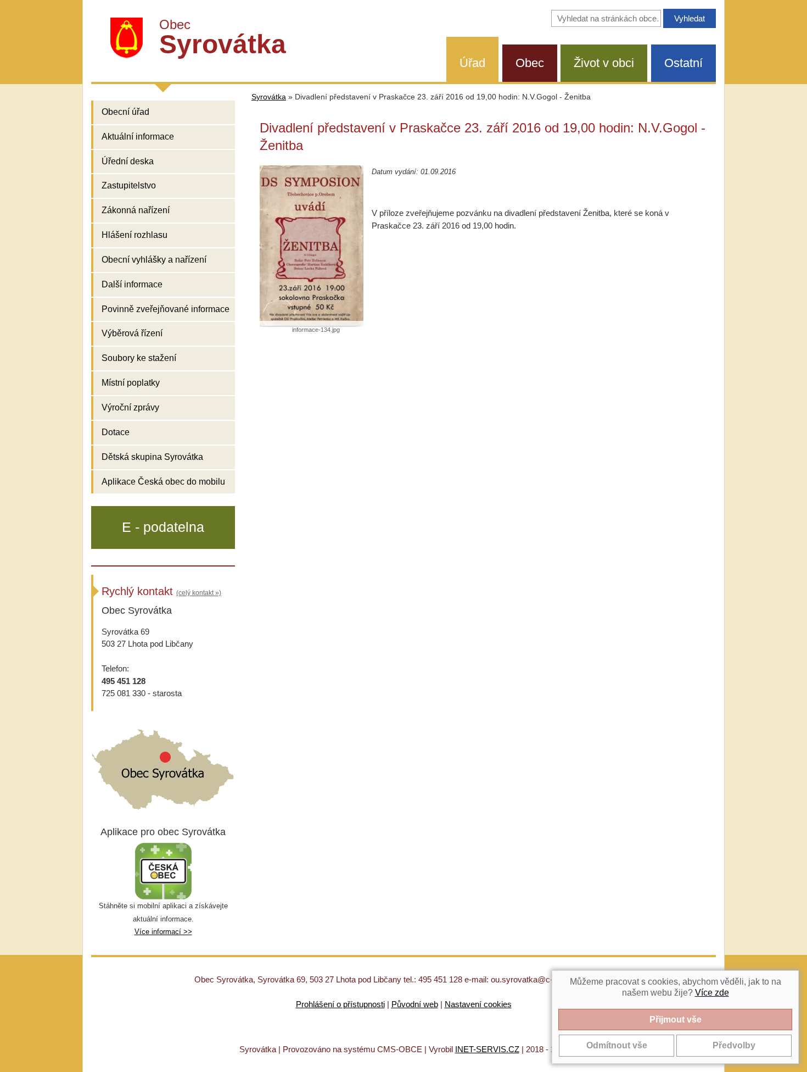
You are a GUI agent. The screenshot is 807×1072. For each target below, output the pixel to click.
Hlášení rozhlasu (134, 235)
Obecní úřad (125, 111)
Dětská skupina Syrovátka (152, 457)
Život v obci (604, 63)
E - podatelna (163, 527)
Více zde (712, 992)
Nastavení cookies (478, 1004)
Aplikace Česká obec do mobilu (163, 481)
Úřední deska (128, 161)
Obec (529, 63)
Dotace (116, 432)
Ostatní (683, 63)
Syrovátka (268, 97)
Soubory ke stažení (139, 358)
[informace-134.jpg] (311, 246)
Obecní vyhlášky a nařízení (154, 259)
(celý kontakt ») (198, 593)
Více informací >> (163, 931)
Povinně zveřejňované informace (165, 309)
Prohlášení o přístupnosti (340, 1004)
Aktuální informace (138, 136)
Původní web (414, 1004)
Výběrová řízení (132, 333)
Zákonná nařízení (136, 210)
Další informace (132, 284)
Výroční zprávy (130, 407)
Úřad (472, 63)
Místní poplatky (131, 382)
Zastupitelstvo (129, 185)
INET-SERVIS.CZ (487, 1049)
